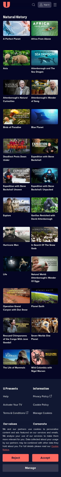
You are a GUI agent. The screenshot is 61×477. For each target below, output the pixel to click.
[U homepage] (6, 4)
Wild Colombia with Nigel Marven (41, 369)
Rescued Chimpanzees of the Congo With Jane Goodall (15, 339)
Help (5, 396)
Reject (16, 458)
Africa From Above (41, 38)
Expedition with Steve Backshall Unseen (14, 187)
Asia (5, 68)
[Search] (33, 5)
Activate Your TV (12, 404)
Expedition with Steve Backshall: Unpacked (42, 187)
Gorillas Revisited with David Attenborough (43, 217)
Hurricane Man (11, 245)
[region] (30, 451)
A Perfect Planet (11, 38)
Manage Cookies (42, 413)
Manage (30, 468)
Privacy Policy (41, 396)
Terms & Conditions (14, 413)
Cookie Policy (41, 404)
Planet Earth (37, 306)
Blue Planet (37, 127)
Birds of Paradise (12, 127)
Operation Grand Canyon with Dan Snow (15, 308)
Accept (45, 458)
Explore (7, 215)
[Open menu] (55, 5)
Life (5, 274)
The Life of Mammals (14, 367)
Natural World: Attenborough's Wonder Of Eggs (43, 278)
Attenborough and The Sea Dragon (43, 70)
